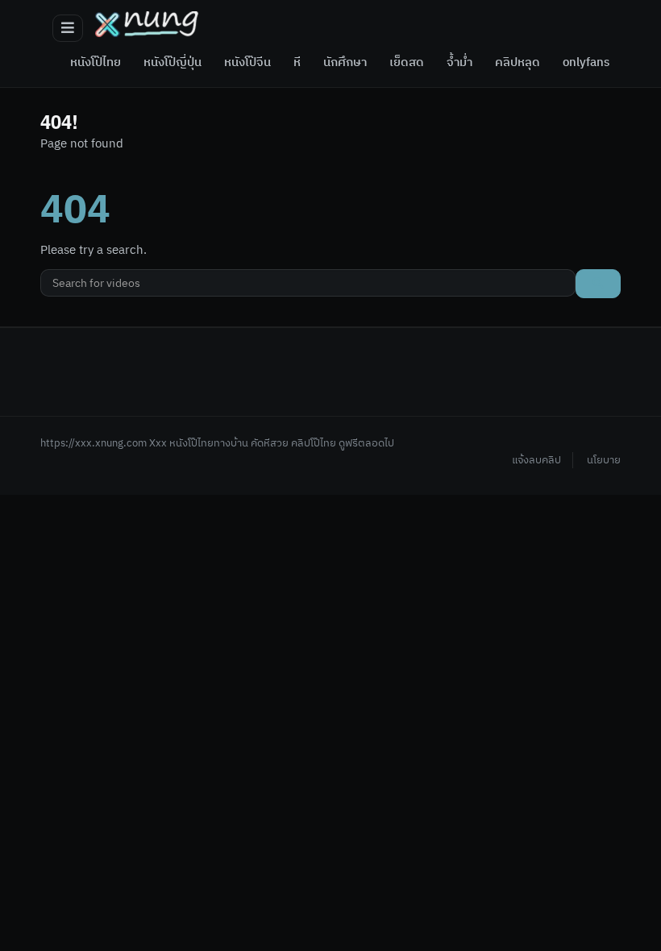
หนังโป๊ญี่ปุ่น (172, 63)
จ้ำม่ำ (459, 63)
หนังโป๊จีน (247, 63)
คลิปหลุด (517, 63)
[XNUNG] (146, 24)
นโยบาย (604, 460)
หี (297, 63)
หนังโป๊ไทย (95, 63)
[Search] (598, 283)
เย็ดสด (406, 63)
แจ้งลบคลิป (536, 460)
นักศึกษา (345, 63)
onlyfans (586, 63)
